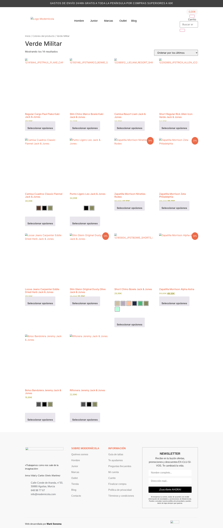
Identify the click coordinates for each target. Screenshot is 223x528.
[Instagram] (162, 21)
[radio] (38, 208)
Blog (134, 20)
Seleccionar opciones (40, 128)
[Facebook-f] (31, 500)
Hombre (79, 20)
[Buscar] (182, 30)
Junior (94, 20)
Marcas (108, 20)
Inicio (27, 36)
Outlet (123, 20)
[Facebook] (166, 21)
